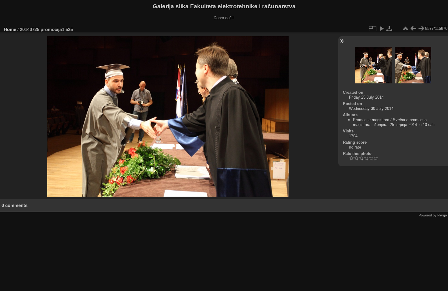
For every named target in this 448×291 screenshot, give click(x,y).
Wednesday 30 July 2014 (371, 108)
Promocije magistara (371, 119)
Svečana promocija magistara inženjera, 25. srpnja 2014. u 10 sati (394, 122)
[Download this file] (389, 29)
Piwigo (442, 215)
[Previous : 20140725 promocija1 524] (413, 29)
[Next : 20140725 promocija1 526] (421, 29)
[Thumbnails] (405, 29)
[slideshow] (382, 29)
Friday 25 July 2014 (366, 97)
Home (10, 29)
